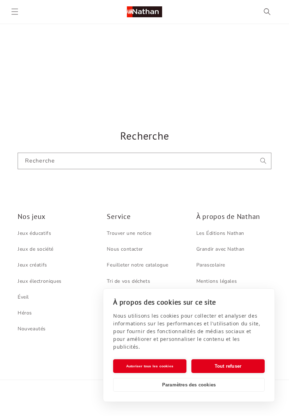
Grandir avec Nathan (220, 249)
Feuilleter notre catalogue (137, 265)
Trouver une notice (129, 233)
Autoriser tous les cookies (149, 366)
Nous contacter (125, 249)
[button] (15, 11)
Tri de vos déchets (128, 281)
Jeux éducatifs (34, 233)
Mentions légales (216, 281)
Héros (25, 313)
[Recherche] (263, 161)
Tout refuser (228, 366)
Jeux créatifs (32, 265)
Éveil (23, 297)
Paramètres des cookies (189, 384)
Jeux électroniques (40, 281)
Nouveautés (32, 328)
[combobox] (144, 161)
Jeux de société (36, 249)
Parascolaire (210, 265)
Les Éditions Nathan (220, 233)
